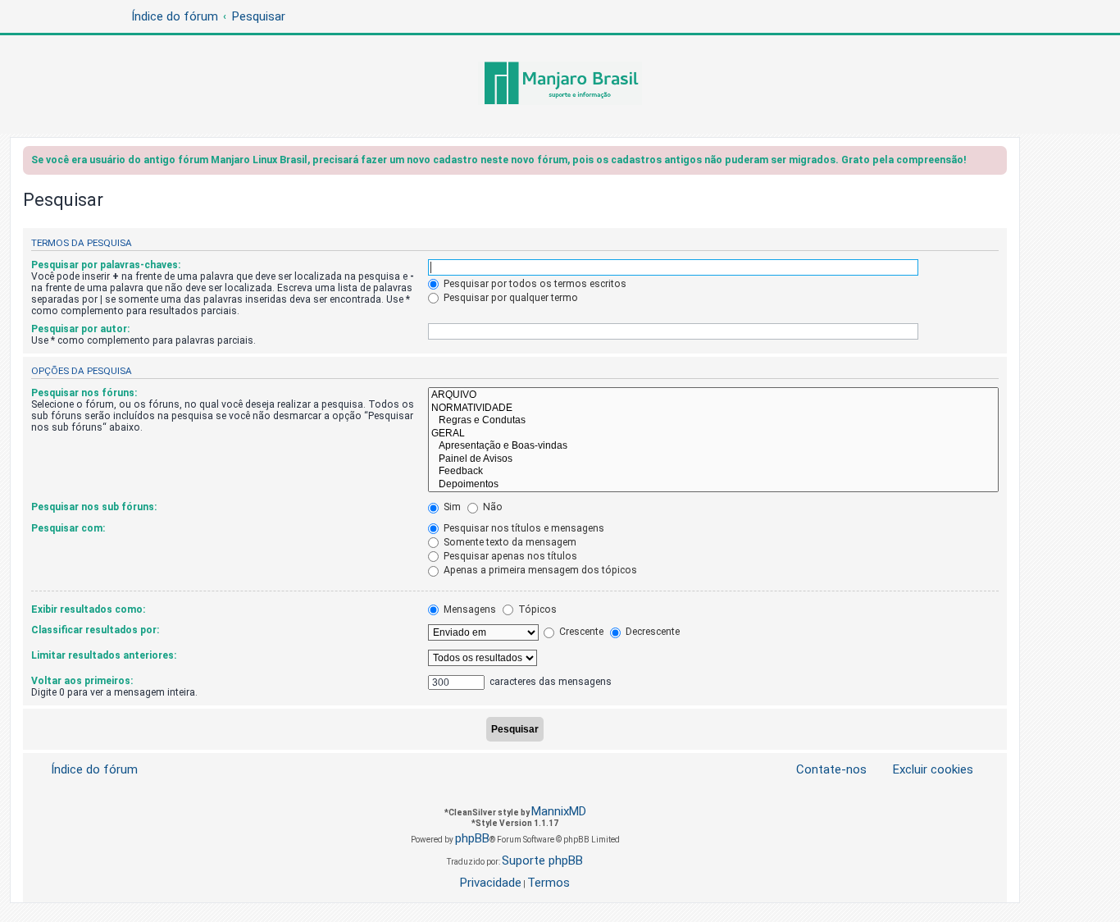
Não (491, 507)
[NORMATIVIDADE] (713, 408)
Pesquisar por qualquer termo (509, 298)
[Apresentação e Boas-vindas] (713, 446)
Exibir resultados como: (88, 609)
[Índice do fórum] (560, 84)
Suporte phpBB (542, 860)
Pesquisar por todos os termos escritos (533, 284)
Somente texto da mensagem (508, 542)
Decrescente (651, 631)
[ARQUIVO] (713, 395)
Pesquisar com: (68, 528)
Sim (451, 507)
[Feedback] (713, 471)
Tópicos (536, 609)
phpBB (472, 838)
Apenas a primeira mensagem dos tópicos (539, 570)
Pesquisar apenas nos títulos (509, 556)
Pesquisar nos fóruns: (84, 393)
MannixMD (558, 811)
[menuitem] (923, 770)
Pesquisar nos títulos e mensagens (522, 528)
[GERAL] (713, 433)
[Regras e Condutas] (713, 420)
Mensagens (468, 609)
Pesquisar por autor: (80, 329)
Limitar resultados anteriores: (103, 655)
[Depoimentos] (713, 484)
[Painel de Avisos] (713, 459)
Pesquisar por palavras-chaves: (105, 265)
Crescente (580, 631)
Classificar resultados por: (95, 630)
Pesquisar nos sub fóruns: (94, 507)
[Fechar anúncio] (996, 162)
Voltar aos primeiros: (82, 681)
